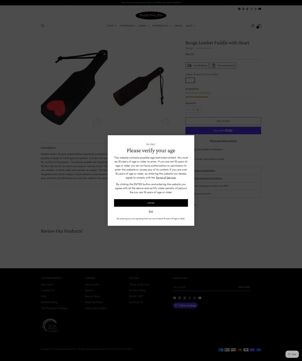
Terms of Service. (166, 177)
